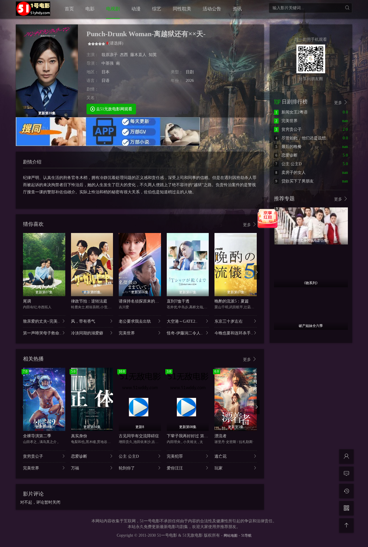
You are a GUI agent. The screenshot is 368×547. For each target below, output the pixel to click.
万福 (75, 468)
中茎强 (107, 63)
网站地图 (230, 535)
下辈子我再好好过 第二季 (189, 436)
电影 (90, 8)
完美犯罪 (175, 456)
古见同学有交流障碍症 (139, 436)
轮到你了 (127, 468)
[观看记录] (346, 491)
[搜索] (347, 8)
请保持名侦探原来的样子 (141, 301)
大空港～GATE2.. (182, 321)
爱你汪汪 (175, 468)
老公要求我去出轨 (135, 321)
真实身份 (79, 436)
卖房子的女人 (290, 172)
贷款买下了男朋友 (294, 181)
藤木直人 (138, 55)
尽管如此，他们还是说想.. (301, 138)
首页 (69, 8)
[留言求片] (346, 474)
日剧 (190, 72)
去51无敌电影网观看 (113, 109)
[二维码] (346, 508)
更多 (247, 225)
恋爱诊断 (79, 456)
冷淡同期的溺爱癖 (87, 333)
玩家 (218, 468)
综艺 (156, 8)
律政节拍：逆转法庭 (89, 301)
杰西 (124, 55)
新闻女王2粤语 (291, 112)
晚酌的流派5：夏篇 (231, 301)
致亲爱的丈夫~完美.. (41, 321)
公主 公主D (129, 456)
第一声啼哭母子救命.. (42, 333)
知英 (153, 55)
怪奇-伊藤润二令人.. (185, 333)
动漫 (136, 8)
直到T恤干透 (178, 301)
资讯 (237, 8)
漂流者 (220, 436)
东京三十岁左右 (228, 321)
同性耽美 (182, 8)
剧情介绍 (32, 161)
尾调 (27, 301)
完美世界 (127, 333)
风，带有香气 (83, 321)
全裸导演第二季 (37, 436)
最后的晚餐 (288, 147)
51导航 (246, 535)
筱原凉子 (109, 55)
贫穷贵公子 (33, 456)
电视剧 (113, 8)
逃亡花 (220, 456)
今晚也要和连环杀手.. (233, 333)
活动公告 (212, 8)
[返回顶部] (346, 525)
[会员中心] (346, 456)
